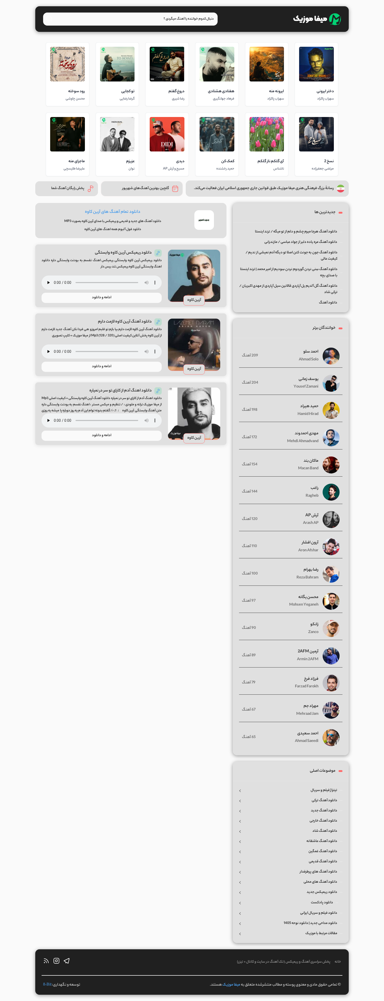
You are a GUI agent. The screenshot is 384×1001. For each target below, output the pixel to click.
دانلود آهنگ (328, 303)
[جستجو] (49, 18)
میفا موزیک (231, 985)
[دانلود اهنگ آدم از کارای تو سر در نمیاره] (194, 414)
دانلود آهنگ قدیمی (323, 862)
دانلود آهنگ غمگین (323, 851)
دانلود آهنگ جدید (324, 811)
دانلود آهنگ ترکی (324, 801)
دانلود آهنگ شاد (324, 831)
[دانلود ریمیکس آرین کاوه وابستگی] (194, 276)
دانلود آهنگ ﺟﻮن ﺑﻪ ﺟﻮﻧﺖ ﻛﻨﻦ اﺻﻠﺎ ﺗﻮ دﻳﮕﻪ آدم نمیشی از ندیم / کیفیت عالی (292, 256)
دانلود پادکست (322, 903)
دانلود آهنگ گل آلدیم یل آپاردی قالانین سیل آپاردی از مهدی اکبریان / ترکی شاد (288, 289)
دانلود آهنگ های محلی (320, 882)
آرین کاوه (194, 300)
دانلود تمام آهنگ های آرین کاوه (112, 212)
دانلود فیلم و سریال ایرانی (318, 913)
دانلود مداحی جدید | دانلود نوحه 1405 (310, 923)
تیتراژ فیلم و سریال (324, 790)
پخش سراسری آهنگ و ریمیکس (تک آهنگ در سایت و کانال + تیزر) (283, 962)
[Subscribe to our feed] (46, 962)
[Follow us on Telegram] (66, 962)
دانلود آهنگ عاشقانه (321, 841)
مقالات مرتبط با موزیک (321, 933)
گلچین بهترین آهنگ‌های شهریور (145, 188)
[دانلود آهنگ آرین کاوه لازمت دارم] (194, 345)
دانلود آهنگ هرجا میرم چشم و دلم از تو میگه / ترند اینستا (296, 232)
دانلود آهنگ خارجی (323, 821)
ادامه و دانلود (101, 298)
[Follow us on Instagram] (56, 962)
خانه (338, 962)
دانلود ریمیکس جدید (322, 892)
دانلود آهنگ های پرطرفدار (318, 872)
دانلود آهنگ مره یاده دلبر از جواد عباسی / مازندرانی (300, 242)
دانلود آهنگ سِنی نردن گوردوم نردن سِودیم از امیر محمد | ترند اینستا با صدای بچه (289, 272)
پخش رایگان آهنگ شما (67, 188)
